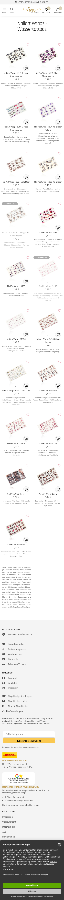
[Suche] (12, 11)
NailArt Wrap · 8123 (48, 443)
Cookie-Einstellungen (12, 711)
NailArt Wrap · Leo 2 (48, 493)
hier (37, 805)
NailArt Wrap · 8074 (48, 390)
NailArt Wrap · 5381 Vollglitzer (16, 181)
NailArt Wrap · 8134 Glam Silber (16, 390)
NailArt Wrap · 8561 (16, 443)
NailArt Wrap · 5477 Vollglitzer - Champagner (16, 234)
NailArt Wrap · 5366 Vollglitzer (48, 181)
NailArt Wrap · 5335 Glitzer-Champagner (48, 75)
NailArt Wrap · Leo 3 (16, 544)
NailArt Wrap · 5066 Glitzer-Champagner (16, 128)
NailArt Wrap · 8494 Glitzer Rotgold (48, 341)
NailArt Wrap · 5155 (48, 286)
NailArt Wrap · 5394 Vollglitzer (48, 126)
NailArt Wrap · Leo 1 (16, 493)
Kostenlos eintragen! (29, 740)
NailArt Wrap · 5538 (16, 286)
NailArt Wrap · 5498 (48, 232)
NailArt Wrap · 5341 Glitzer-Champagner (16, 75)
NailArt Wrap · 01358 (16, 339)
